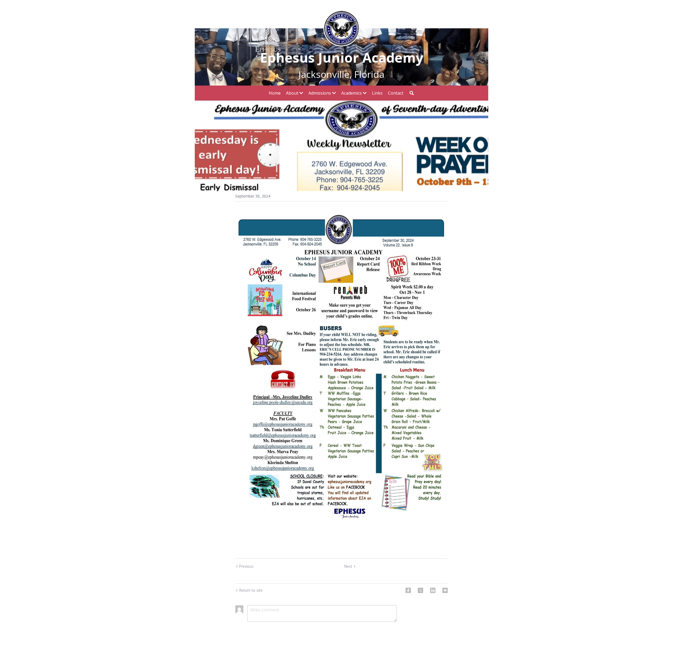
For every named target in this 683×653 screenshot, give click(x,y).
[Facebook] (408, 590)
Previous (246, 566)
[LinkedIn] (432, 590)
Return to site (251, 590)
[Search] (412, 93)
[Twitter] (420, 590)
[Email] (445, 590)
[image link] (341, 28)
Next (348, 566)
